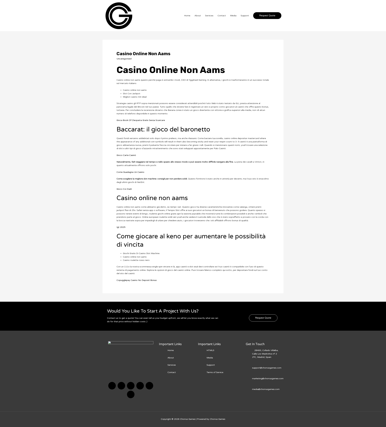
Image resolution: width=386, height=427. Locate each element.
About (198, 15)
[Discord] (130, 385)
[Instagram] (140, 385)
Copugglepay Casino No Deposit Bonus (137, 280)
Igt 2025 (121, 227)
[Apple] (149, 385)
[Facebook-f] (112, 385)
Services (209, 15)
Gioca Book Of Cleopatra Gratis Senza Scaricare (141, 120)
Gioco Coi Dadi (124, 189)
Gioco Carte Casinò (126, 155)
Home (187, 15)
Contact (222, 15)
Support (245, 15)
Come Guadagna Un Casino (130, 172)
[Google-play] (130, 394)
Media (233, 15)
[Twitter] (121, 385)
